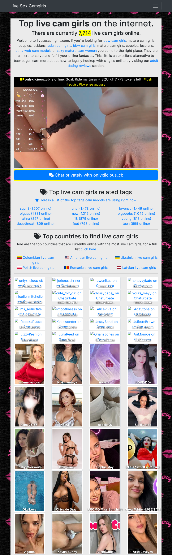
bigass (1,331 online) (36, 213)
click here (88, 249)
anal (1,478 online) (86, 208)
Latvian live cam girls (139, 267)
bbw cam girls (114, 40)
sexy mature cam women (77, 50)
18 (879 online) (86, 218)
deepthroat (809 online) (36, 223)
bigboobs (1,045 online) (136, 213)
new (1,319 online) (86, 213)
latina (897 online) (35, 218)
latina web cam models (33, 50)
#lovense (86, 84)
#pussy (100, 84)
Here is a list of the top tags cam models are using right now (88, 200)
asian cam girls (59, 45)
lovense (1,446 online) (136, 208)
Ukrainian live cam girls (139, 257)
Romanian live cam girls (89, 267)
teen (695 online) (136, 223)
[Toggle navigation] (156, 6)
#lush (148, 79)
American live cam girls (88, 257)
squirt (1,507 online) (35, 208)
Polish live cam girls (38, 267)
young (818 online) (136, 218)
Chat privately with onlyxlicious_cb (89, 175)
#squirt (72, 84)
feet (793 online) (86, 223)
